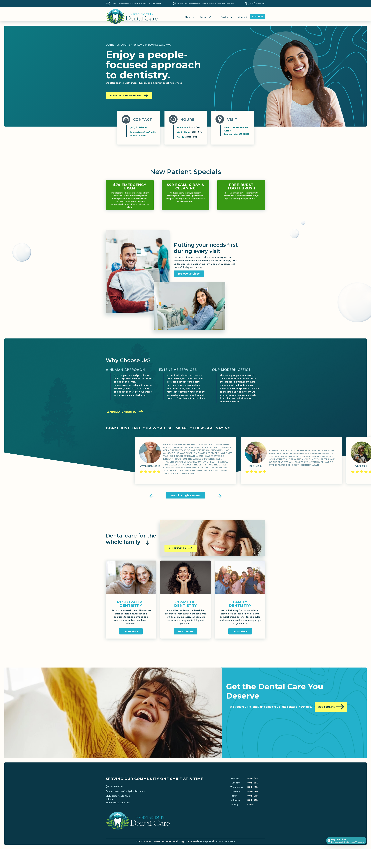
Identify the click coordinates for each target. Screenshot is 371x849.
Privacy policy (205, 841)
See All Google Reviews (185, 495)
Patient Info (206, 17)
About (188, 17)
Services (225, 17)
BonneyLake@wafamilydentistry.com (125, 791)
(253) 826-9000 (114, 786)
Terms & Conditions (224, 841)
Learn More (131, 631)
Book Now (257, 16)
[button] (189, 17)
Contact (242, 17)
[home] (132, 14)
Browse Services (189, 273)
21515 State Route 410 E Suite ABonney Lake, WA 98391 (118, 799)
